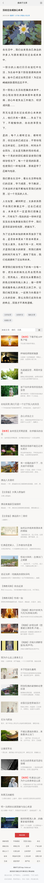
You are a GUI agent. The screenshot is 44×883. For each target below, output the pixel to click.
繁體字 (12, 15)
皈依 (5, 856)
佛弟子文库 (22, 3)
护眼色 (22, 15)
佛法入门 (5, 851)
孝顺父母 (16, 846)
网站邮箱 (31, 871)
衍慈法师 (16, 851)
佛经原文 (25, 871)
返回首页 (13, 871)
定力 (38, 861)
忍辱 (27, 846)
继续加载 (22, 835)
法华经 (38, 851)
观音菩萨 (16, 861)
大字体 (17, 15)
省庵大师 (38, 856)
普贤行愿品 (27, 841)
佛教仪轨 (5, 846)
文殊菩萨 (27, 851)
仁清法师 (27, 856)
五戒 (5, 861)
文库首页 (7, 315)
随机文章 (31, 315)
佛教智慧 (5, 841)
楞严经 (27, 861)
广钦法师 (38, 846)
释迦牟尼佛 (16, 856)
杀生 (38, 841)
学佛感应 (16, 841)
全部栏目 (19, 315)
